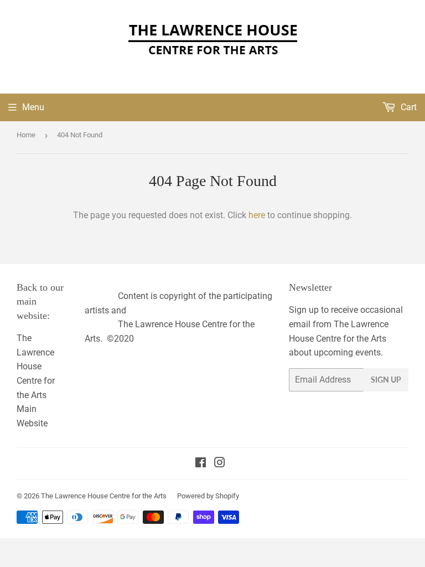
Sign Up (386, 379)
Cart (407, 107)
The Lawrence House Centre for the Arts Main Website (36, 381)
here (256, 215)
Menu (33, 107)
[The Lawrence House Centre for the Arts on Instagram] (219, 463)
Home (26, 135)
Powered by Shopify (208, 496)
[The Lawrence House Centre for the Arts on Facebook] (200, 463)
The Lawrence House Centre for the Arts (104, 496)
